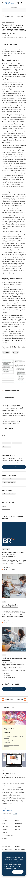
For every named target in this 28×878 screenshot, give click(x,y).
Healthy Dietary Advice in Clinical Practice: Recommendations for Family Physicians (13, 736)
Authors (17, 820)
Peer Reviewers (18, 823)
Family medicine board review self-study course (13, 553)
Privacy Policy (15, 868)
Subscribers (18, 826)
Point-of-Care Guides (8, 22)
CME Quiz (4, 832)
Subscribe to (8, 774)
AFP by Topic (5, 826)
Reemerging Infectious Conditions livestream (10, 606)
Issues (3, 823)
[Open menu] (2, 2)
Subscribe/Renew (6, 846)
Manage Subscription (7, 849)
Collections (4, 829)
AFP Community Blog (7, 835)
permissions (5, 801)
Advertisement (14, 7)
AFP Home (4, 820)
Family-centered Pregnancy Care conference (14, 659)
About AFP (17, 846)
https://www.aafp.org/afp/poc (10, 423)
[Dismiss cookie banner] (23, 854)
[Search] (24, 2)
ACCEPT (18, 871)
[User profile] (21, 2)
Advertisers (17, 829)
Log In (3, 435)
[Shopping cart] (18, 2)
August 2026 (9, 729)
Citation (4, 506)
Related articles (6, 509)
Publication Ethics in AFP (20, 850)
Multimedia (4, 838)
